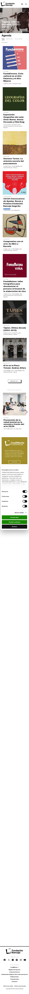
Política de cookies (8, 986)
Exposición (13, 118)
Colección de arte (14, 972)
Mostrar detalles (19, 512)
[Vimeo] (17, 960)
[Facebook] (5, 960)
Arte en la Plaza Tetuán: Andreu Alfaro (14, 366)
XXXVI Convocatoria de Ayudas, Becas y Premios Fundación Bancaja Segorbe (14, 202)
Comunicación (14, 979)
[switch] (25, 496)
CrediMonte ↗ (14, 967)
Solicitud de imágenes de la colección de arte (14, 974)
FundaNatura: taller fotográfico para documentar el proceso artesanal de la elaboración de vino (14, 286)
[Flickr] (13, 960)
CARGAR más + (14, 381)
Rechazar (14, 526)
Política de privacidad (20, 986)
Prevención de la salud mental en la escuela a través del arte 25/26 (14, 423)
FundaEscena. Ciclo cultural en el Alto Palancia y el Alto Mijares (13, 77)
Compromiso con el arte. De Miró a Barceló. (13, 243)
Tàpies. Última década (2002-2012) (14, 329)
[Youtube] (25, 960)
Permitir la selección (14, 522)
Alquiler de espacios (14, 969)
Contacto (14, 981)
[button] (22, 4)
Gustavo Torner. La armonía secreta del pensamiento (13, 161)
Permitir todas (15, 517)
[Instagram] (21, 960)
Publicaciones (14, 976)
